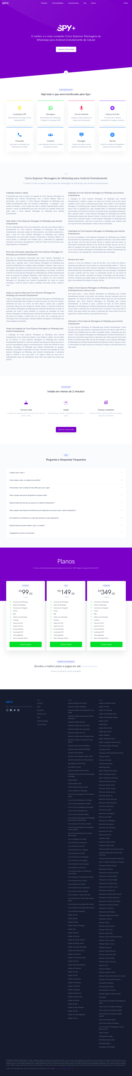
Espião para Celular (105, 732)
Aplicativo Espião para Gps (76, 722)
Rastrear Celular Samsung (107, 962)
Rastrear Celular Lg (105, 947)
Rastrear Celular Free (106, 930)
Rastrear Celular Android (107, 926)
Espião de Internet (74, 986)
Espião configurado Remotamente (110, 742)
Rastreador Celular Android (107, 866)
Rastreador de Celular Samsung (109, 898)
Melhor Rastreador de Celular (108, 778)
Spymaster (40, 710)
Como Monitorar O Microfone (77, 843)
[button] (66, 472)
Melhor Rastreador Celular (107, 774)
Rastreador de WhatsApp (107, 912)
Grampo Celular (104, 756)
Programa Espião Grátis (106, 845)
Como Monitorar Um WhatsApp (78, 857)
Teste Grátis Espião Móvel (107, 1020)
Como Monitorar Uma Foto (77, 867)
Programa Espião (42, 721)
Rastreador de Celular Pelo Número (110, 894)
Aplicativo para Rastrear (75, 753)
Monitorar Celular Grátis (107, 785)
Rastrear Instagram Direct (107, 972)
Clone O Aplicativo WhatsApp (77, 791)
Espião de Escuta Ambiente (76, 965)
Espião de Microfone (74, 993)
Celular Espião (72, 780)
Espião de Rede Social (75, 997)
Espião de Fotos (73, 972)
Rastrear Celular (104, 922)
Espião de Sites (73, 1004)
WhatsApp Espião (104, 1043)
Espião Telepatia (104, 735)
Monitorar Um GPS (105, 810)
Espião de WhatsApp (105, 710)
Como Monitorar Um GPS (76, 846)
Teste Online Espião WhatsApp (109, 1023)
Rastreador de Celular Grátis (108, 883)
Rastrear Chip (103, 965)
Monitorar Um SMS (105, 817)
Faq (85, 3)
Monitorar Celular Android (107, 781)
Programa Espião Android (107, 842)
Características (73, 3)
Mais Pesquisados (104, 767)
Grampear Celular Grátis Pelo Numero (111, 753)
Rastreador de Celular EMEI (108, 876)
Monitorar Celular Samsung (108, 803)
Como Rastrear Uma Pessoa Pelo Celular (81, 904)
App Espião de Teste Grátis (76, 763)
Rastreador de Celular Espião (108, 880)
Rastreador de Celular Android (108, 873)
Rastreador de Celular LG (107, 890)
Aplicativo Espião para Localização (79, 729)
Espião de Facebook (74, 968)
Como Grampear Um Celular (77, 839)
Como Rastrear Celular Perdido (78, 891)
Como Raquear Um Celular (76, 884)
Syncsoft (40, 703)
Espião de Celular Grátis (76, 943)
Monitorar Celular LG (106, 796)
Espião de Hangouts (74, 979)
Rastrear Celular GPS (106, 933)
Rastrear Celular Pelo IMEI (107, 954)
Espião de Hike (72, 915)
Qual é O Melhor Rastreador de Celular (111, 862)
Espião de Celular (73, 936)
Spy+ (38, 717)
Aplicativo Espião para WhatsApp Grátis (81, 736)
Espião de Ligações (74, 990)
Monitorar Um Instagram (107, 813)
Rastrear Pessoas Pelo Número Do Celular (112, 976)
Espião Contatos (73, 933)
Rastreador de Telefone (106, 908)
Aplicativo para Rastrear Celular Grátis (80, 756)
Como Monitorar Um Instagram (78, 850)
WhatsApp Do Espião (106, 1036)
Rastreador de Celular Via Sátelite (109, 901)
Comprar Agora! (25, 644)
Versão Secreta (103, 1033)
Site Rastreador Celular (106, 987)
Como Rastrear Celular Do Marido (79, 888)
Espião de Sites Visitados (76, 1007)
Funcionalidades (57, 3)
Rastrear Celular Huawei (106, 940)
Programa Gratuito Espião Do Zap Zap (111, 858)
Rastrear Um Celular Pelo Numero (110, 979)
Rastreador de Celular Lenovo (108, 887)
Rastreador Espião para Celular (109, 915)
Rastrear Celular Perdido (106, 958)
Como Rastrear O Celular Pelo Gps (79, 895)
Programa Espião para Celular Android (111, 849)
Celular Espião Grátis (75, 783)
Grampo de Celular (105, 760)
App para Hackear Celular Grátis (78, 770)
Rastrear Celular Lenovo (106, 944)
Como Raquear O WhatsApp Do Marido (80, 877)
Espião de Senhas (73, 1000)
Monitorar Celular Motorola (108, 799)
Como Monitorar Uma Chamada (78, 864)
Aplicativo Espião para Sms (76, 733)
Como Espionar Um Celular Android (79, 824)
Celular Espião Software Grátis (78, 787)
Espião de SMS (73, 1011)
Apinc (39, 707)
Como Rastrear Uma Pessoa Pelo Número (81, 908)
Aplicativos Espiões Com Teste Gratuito (80, 760)
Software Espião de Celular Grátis (110, 994)
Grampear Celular (104, 749)
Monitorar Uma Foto (105, 831)
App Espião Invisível (74, 767)
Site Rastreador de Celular (107, 990)
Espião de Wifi (103, 721)
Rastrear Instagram (105, 969)
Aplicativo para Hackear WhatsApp (79, 749)
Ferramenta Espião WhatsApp (108, 746)
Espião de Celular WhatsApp (77, 947)
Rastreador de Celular (106, 869)
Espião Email (103, 724)
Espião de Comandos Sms (76, 950)
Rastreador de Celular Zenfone (109, 905)
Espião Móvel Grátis (105, 728)
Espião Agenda (72, 918)
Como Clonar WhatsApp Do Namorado (80, 807)
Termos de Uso (58, 1068)
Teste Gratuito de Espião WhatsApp (110, 1007)
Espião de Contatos (74, 954)
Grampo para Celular (106, 763)
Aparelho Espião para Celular (77, 703)
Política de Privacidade (68, 1068)
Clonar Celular (42, 724)
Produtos (44, 3)
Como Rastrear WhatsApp (76, 911)
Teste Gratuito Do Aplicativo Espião (110, 1010)
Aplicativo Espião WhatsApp (77, 707)
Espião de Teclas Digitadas (76, 1014)
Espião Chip (72, 929)
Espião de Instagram (74, 982)
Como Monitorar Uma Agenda (77, 860)
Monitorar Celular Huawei (107, 788)
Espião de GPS (72, 975)
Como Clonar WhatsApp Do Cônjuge (80, 800)
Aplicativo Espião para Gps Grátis (78, 725)
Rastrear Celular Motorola (107, 951)
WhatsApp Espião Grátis (107, 1040)
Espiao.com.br (41, 714)
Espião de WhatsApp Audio (107, 714)
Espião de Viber (104, 707)
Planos (93, 3)
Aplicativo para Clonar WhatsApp (78, 746)
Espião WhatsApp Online (107, 739)
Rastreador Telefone (105, 919)
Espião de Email (73, 961)
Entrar (126, 3)
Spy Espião (102, 997)
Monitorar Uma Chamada (107, 828)
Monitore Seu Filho (105, 835)
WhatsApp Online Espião (107, 1047)
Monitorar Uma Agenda (106, 824)
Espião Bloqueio (73, 922)
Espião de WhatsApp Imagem (108, 717)
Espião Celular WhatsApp (76, 925)
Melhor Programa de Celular (108, 771)
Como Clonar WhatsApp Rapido (78, 814)
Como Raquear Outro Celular (77, 880)
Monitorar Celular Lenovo (107, 792)
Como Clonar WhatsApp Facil (77, 811)
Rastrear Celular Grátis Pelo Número (110, 937)
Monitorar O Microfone (106, 806)
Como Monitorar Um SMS (76, 853)
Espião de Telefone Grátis (107, 703)
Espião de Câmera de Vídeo (77, 958)
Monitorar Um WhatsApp (107, 821)
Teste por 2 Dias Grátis (66, 49)
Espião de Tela (72, 1018)
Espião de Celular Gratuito (76, 940)
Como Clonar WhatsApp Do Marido (79, 804)
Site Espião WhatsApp (106, 983)
